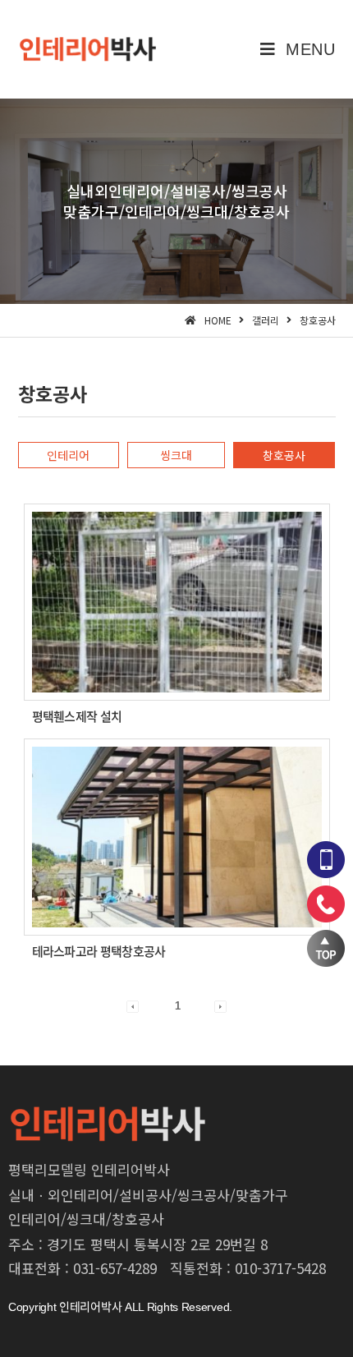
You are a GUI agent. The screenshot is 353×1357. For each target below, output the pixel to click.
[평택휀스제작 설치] (177, 602)
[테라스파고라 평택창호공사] (177, 837)
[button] (69, 455)
